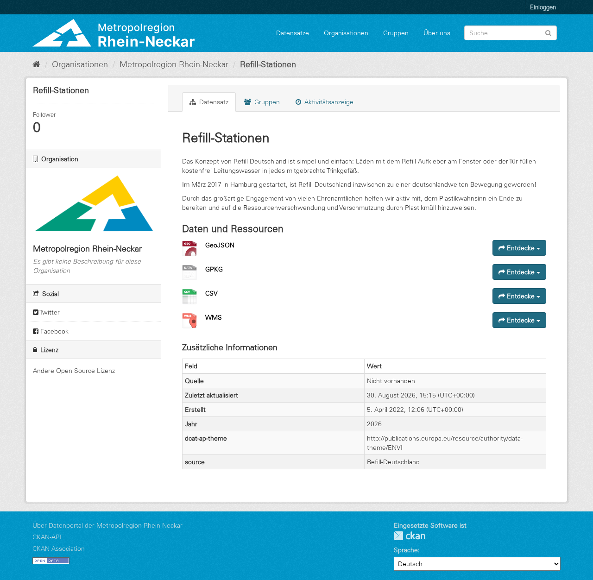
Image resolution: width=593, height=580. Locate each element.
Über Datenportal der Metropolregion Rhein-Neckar (107, 525)
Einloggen (543, 7)
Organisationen (346, 33)
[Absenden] (548, 32)
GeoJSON (219, 245)
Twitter (49, 312)
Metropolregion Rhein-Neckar (174, 64)
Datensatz (212, 102)
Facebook (53, 331)
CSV (211, 293)
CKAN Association (58, 548)
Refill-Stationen (268, 64)
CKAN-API (47, 537)
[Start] (36, 64)
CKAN (409, 536)
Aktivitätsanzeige (328, 102)
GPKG (214, 269)
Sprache (406, 550)
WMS (213, 317)
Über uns (436, 33)
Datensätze (292, 33)
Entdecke (520, 248)
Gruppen (396, 33)
